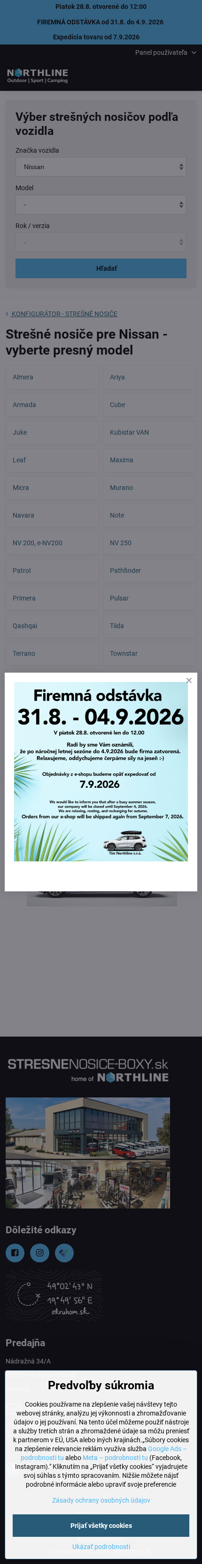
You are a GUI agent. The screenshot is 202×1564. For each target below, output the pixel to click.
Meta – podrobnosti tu (115, 1457)
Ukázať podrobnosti (101, 1546)
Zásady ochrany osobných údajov (101, 1500)
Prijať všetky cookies (101, 1525)
